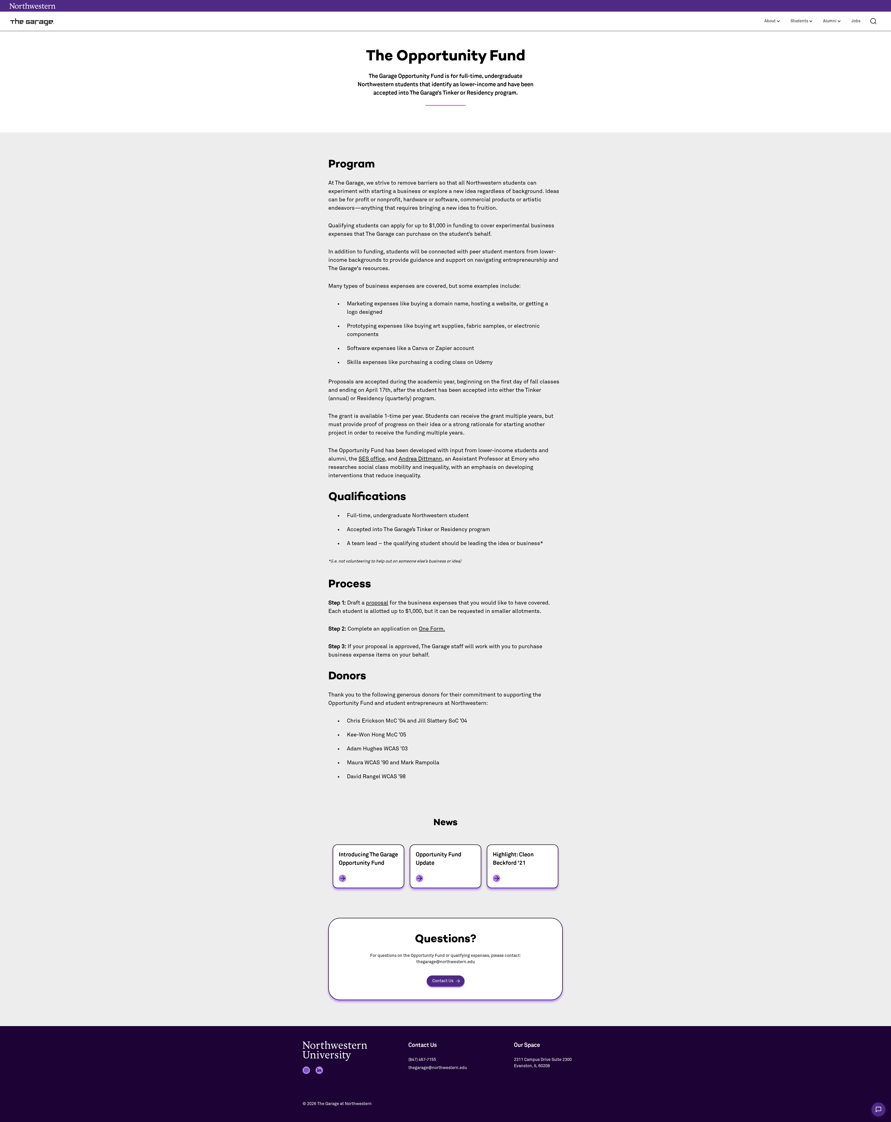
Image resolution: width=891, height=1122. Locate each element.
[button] (772, 21)
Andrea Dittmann (420, 459)
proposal (377, 603)
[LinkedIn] (319, 1070)
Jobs (855, 21)
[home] (32, 21)
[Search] (873, 21)
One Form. (432, 629)
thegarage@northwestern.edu (437, 1068)
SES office (371, 459)
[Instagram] (306, 1070)
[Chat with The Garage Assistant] (878, 1109)
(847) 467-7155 (422, 1060)
